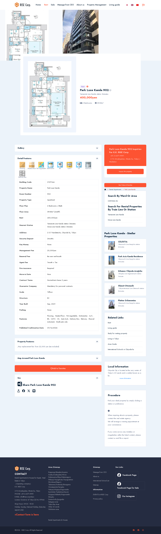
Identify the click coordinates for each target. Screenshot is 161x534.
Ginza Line (112, 220)
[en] (132, 5)
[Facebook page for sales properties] (139, 530)
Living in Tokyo (113, 338)
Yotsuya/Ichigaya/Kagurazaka (58, 489)
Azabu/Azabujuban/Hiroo (57, 474)
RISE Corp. (25, 530)
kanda (118, 220)
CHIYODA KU (113, 201)
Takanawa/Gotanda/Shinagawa (59, 484)
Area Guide (112, 344)
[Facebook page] (134, 530)
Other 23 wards (53, 507)
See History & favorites (125, 185)
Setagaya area (53, 502)
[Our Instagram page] (143, 530)
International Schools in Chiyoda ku (121, 349)
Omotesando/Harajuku (56, 487)
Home (38, 4)
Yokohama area (53, 509)
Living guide (114, 4)
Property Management (96, 4)
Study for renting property (117, 333)
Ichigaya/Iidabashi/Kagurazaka (59, 494)
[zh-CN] (137, 5)
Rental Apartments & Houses (58, 520)
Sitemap (96, 485)
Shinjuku (51, 497)
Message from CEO (65, 4)
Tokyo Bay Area (53, 504)
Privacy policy (98, 499)
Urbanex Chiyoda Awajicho (130, 271)
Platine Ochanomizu (127, 300)
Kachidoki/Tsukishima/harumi (58, 492)
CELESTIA (122, 241)
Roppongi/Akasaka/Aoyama (58, 472)
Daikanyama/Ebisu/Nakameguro (59, 477)
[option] (27, 43)
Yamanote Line (113, 214)
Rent (46, 4)
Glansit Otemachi (126, 285)
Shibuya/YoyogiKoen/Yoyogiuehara (60, 479)
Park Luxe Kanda (91, 90)
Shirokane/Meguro (54, 482)
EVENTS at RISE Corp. (100, 494)
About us (80, 4)
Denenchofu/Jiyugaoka (56, 499)
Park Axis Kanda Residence (130, 256)
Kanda (121, 214)
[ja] (127, 5)
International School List (101, 480)
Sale (53, 4)
